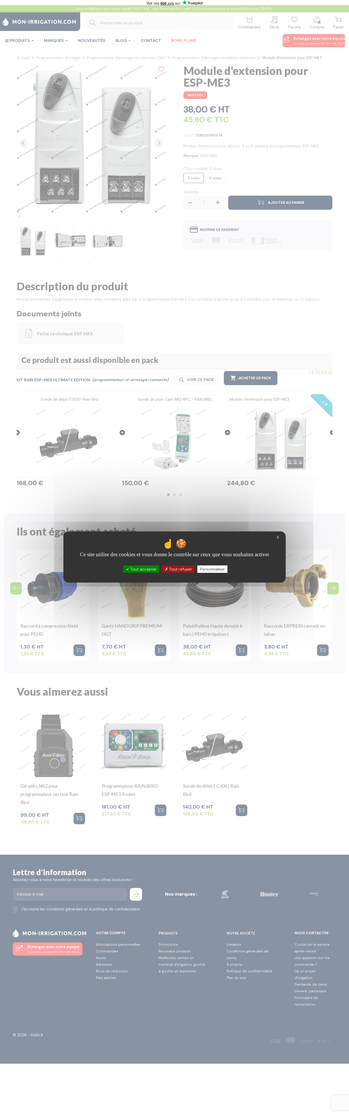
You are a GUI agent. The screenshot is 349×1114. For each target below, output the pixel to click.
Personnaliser (212, 569)
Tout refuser (180, 569)
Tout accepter (143, 569)
